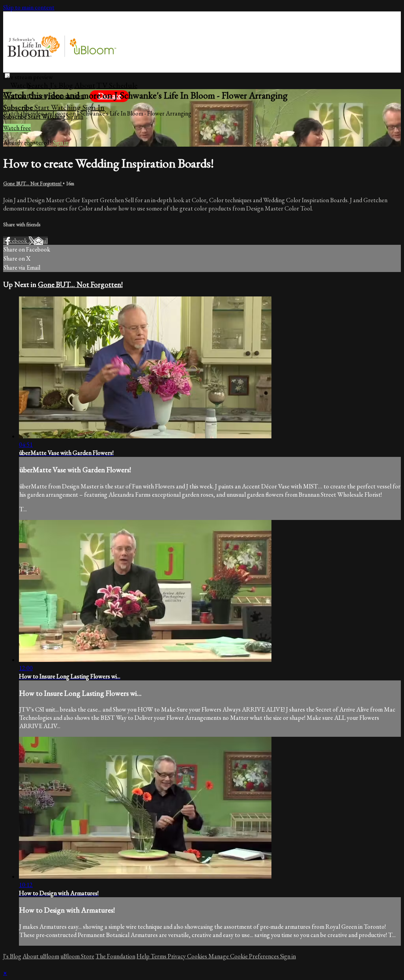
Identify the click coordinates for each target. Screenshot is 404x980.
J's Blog (61, 85)
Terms (159, 956)
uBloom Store (77, 956)
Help (144, 956)
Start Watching (58, 107)
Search (39, 85)
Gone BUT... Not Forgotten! (33, 183)
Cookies (197, 956)
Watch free (17, 128)
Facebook (15, 241)
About (84, 85)
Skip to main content (28, 7)
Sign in (93, 107)
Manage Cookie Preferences (244, 956)
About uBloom (40, 956)
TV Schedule (116, 85)
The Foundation (115, 956)
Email (41, 241)
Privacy (177, 956)
